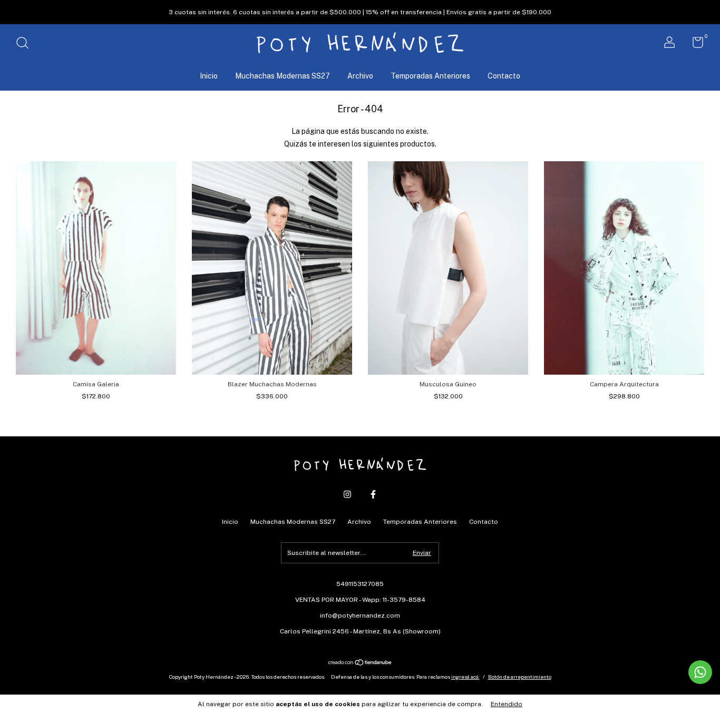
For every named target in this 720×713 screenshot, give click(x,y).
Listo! (360, 130)
